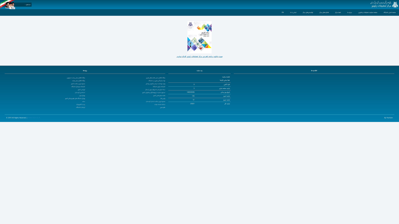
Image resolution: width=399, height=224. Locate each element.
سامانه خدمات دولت (159, 104)
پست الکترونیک (80, 104)
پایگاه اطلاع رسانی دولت (78, 81)
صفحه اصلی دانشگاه (390, 12)
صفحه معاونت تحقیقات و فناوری (367, 12)
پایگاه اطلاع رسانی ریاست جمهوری (76, 78)
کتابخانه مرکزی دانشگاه (159, 87)
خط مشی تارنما (225, 80)
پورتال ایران (82, 96)
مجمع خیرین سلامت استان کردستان (155, 101)
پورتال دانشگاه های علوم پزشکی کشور (75, 98)
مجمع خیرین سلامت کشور (78, 84)
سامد (83, 101)
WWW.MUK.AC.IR (34, 118)
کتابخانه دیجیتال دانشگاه (78, 87)
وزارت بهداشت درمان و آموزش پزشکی (155, 84)
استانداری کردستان (80, 93)
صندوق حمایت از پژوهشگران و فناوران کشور (153, 93)
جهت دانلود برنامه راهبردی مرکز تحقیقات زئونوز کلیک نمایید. (199, 56)
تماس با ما (293, 12)
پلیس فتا (162, 98)
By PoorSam (388, 118)
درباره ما (349, 12)
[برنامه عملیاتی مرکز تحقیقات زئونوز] (199, 37)
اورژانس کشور (81, 90)
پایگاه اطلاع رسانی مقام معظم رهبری (155, 78)
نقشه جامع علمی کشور (159, 96)
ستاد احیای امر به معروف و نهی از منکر (155, 90)
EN (283, 12)
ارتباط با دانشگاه (80, 107)
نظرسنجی (162, 107)
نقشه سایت (226, 77)
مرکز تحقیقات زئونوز (381, 6)
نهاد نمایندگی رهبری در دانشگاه (156, 81)
